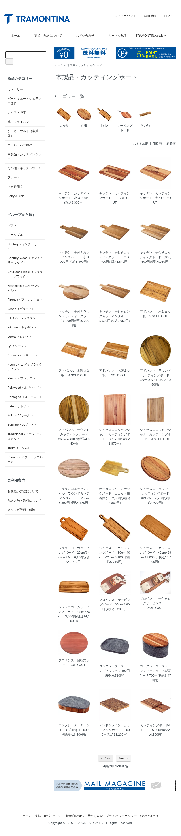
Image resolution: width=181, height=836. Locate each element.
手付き (104, 125)
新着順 (171, 143)
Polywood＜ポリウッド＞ (25, 387)
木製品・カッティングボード (84, 65)
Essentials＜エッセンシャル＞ (24, 288)
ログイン (170, 16)
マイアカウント (125, 16)
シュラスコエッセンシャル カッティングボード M (155, 434)
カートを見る (117, 35)
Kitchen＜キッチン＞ (22, 327)
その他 (145, 125)
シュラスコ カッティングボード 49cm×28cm (74, 611)
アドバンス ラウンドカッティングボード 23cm (156, 375)
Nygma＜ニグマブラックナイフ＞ (25, 367)
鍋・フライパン (18, 122)
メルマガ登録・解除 (21, 510)
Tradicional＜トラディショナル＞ (24, 436)
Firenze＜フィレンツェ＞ (25, 299)
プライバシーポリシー (121, 816)
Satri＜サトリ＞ (18, 406)
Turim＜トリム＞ (19, 448)
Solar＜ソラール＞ (20, 415)
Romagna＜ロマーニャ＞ (25, 397)
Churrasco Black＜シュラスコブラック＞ (25, 274)
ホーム (15, 35)
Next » (123, 758)
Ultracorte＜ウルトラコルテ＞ (25, 459)
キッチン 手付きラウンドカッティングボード (73, 316)
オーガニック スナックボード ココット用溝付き (114, 493)
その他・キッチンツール (24, 168)
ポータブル (15, 234)
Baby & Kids (16, 196)
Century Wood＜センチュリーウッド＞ (25, 260)
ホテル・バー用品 (20, 145)
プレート (14, 177)
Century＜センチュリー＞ (24, 246)
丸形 (84, 125)
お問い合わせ (85, 35)
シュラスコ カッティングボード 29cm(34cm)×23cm (73, 552)
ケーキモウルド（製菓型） (23, 133)
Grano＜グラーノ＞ (21, 309)
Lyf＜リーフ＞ (17, 346)
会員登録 (150, 16)
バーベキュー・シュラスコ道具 (24, 101)
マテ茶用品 (15, 186)
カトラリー (15, 89)
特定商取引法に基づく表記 (84, 816)
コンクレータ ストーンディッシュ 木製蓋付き (155, 670)
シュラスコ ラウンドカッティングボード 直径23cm (156, 493)
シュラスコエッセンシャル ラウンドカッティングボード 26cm (73, 493)
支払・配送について (48, 35)
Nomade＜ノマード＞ (23, 355)
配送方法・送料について (24, 500)
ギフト (12, 225)
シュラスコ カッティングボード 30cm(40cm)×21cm (114, 552)
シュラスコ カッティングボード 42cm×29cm (155, 552)
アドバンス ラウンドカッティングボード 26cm (74, 434)
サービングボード (124, 128)
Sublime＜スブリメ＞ (22, 424)
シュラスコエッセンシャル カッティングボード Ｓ (114, 434)
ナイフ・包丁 (17, 112)
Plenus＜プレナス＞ (22, 378)
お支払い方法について (23, 491)
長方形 (63, 125)
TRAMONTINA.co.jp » (151, 35)
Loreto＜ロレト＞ (20, 336)
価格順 (157, 143)
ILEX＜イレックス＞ (22, 318)
